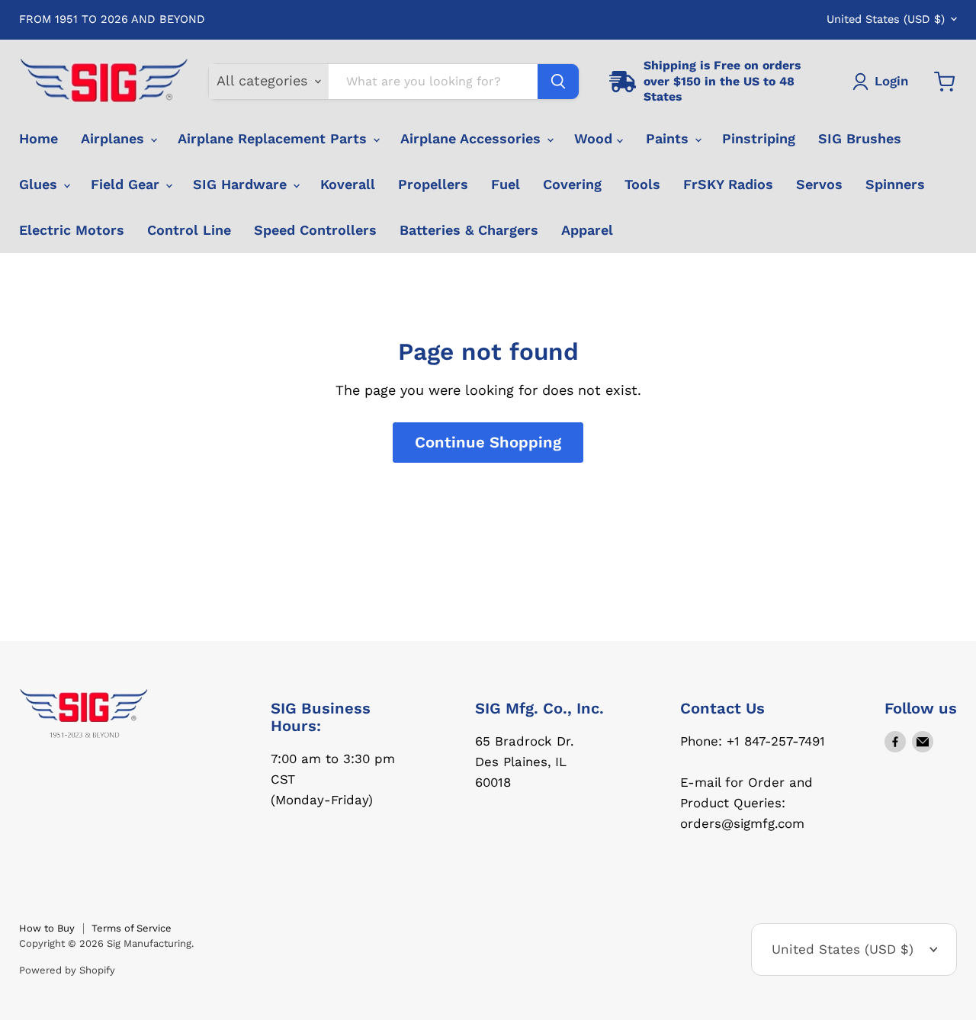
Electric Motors (71, 230)
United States (886, 19)
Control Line (189, 230)
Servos (819, 184)
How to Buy (47, 928)
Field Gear (127, 184)
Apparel (587, 230)
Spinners (895, 184)
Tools (642, 184)
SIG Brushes (859, 138)
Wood (595, 138)
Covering (572, 184)
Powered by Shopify (67, 970)
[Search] (558, 81)
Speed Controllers (315, 230)
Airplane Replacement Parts (274, 138)
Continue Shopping (488, 442)
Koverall (347, 184)
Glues (40, 184)
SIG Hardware (242, 184)
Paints (669, 138)
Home (38, 138)
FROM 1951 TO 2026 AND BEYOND (112, 19)
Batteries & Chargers (469, 230)
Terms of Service (132, 928)
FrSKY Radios (728, 184)
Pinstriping (758, 138)
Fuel (505, 184)
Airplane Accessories (472, 138)
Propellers (433, 184)
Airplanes (115, 138)
